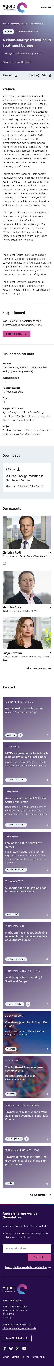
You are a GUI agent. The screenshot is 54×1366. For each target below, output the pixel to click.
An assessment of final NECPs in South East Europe (25, 800)
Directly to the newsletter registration (26, 1267)
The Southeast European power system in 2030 (24, 1069)
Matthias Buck (12, 607)
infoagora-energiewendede (19, 1328)
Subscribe (39, 1257)
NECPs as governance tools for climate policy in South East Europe (26, 755)
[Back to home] (27, 1289)
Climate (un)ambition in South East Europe (27, 1024)
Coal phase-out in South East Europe (23, 845)
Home (5, 24)
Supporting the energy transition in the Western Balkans (25, 890)
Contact (15, 1357)
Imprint (25, 1357)
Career (6, 1357)
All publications (38, 1195)
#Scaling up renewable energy (17, 62)
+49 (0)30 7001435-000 (20, 1325)
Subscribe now (14, 334)
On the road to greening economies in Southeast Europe (25, 710)
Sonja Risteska (12, 653)
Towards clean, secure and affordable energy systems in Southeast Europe (26, 1116)
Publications (14, 24)
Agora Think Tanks (15, 1338)
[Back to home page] (15, 7)
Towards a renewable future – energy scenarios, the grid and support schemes (26, 1161)
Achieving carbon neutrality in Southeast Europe (24, 979)
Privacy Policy (38, 1357)
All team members (37, 668)
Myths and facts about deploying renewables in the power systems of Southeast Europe (26, 936)
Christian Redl (12, 552)
